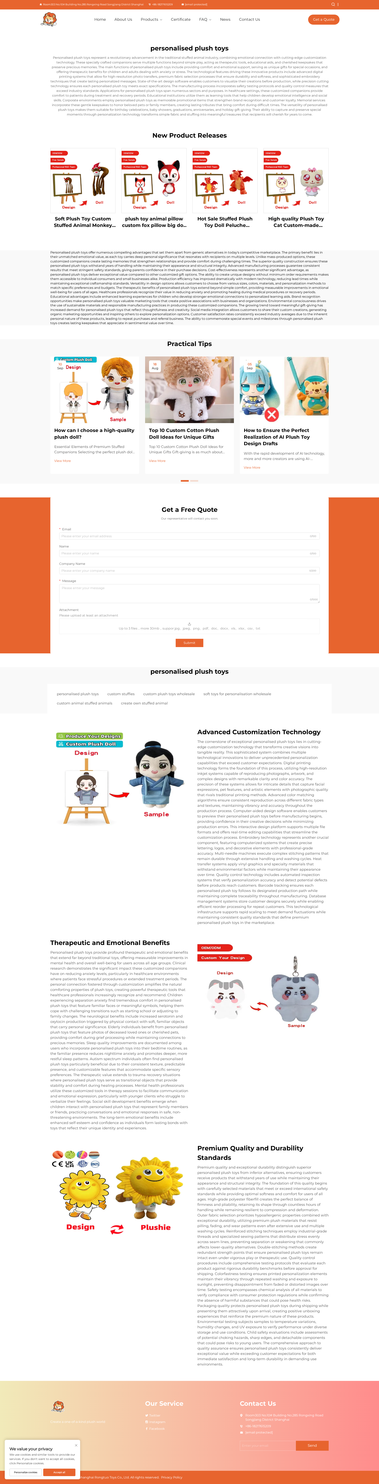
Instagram (157, 1422)
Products (149, 19)
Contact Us (249, 19)
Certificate (180, 19)
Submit (189, 643)
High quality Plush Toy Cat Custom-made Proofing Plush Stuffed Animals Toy (296, 222)
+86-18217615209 (162, 4)
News (225, 19)
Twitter (154, 1415)
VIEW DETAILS (82, 180)
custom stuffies (121, 694)
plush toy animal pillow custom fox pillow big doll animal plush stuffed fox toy (154, 222)
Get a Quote (324, 19)
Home (100, 19)
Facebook (157, 1429)
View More (62, 461)
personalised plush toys (78, 694)
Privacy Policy (171, 1477)
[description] (58, 1406)
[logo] (61, 19)
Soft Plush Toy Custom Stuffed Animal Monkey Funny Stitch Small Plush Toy (83, 222)
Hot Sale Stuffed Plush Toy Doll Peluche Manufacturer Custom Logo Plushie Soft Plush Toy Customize (225, 222)
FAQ (203, 19)
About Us (123, 19)
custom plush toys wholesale (169, 694)
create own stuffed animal (144, 703)
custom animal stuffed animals (84, 703)
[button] (185, 481)
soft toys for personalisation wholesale (237, 694)
